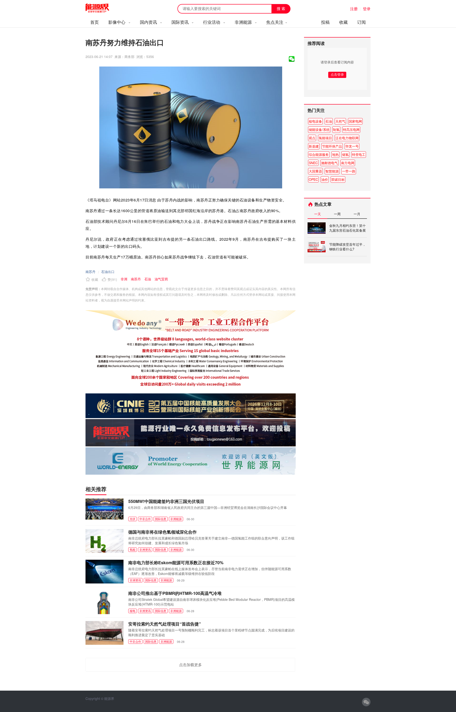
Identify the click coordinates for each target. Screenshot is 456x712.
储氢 (345, 154)
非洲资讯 (145, 549)
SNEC (313, 162)
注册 (354, 8)
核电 (132, 611)
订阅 (361, 22)
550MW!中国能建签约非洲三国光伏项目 (166, 501)
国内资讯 (149, 22)
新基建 (314, 146)
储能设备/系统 (319, 129)
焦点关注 (274, 22)
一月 (357, 213)
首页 (94, 22)
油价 (324, 179)
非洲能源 (244, 22)
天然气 (340, 121)
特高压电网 (351, 129)
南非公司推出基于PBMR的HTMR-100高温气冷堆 (175, 593)
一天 (317, 213)
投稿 (325, 22)
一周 (337, 213)
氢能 (132, 549)
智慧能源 (332, 171)
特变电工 (358, 154)
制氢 (336, 129)
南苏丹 (90, 271)
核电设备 (315, 121)
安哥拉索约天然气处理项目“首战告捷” (164, 624)
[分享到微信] (291, 59)
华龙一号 (352, 146)
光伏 (132, 519)
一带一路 (348, 171)
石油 (328, 121)
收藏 (343, 22)
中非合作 (145, 519)
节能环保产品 (332, 146)
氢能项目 (325, 137)
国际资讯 (180, 22)
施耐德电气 (329, 162)
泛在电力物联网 (347, 137)
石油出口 (107, 271)
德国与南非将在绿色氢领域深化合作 (162, 532)
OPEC (313, 179)
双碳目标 (338, 179)
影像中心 (117, 22)
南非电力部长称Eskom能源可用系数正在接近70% (175, 562)
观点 (312, 137)
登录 (366, 8)
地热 (335, 154)
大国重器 (315, 171)
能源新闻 (102, 8)
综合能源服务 (319, 154)
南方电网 (347, 162)
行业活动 (212, 22)
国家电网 (355, 121)
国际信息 (160, 519)
